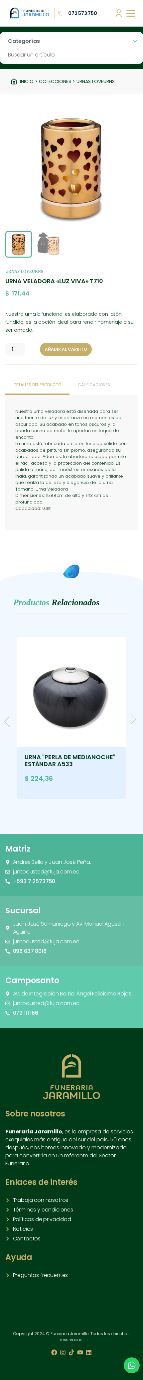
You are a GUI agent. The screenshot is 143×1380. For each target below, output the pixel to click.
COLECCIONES (55, 81)
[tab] (37, 385)
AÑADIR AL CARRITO (66, 349)
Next (131, 719)
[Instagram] (63, 1352)
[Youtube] (80, 1352)
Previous (9, 722)
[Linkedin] (89, 1352)
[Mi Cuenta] (119, 13)
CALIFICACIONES (94, 385)
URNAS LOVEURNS (95, 81)
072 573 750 (82, 13)
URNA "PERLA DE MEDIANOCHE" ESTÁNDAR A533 (70, 760)
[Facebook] (54, 1352)
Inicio (27, 81)
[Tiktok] (71, 1352)
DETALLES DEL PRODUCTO (37, 385)
